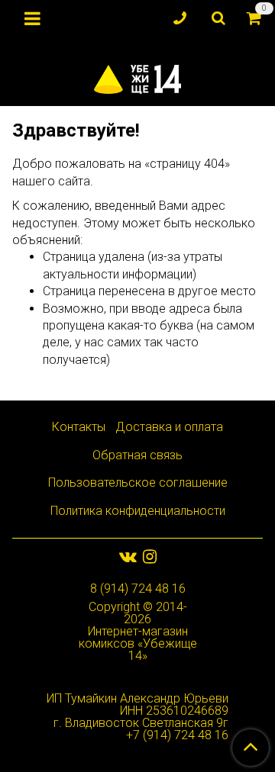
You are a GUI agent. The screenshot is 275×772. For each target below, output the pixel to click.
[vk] (128, 556)
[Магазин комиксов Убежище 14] (138, 76)
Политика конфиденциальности (137, 510)
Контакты (78, 427)
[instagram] (150, 556)
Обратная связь (137, 455)
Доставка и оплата (169, 427)
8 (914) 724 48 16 (138, 588)
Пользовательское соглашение (138, 482)
